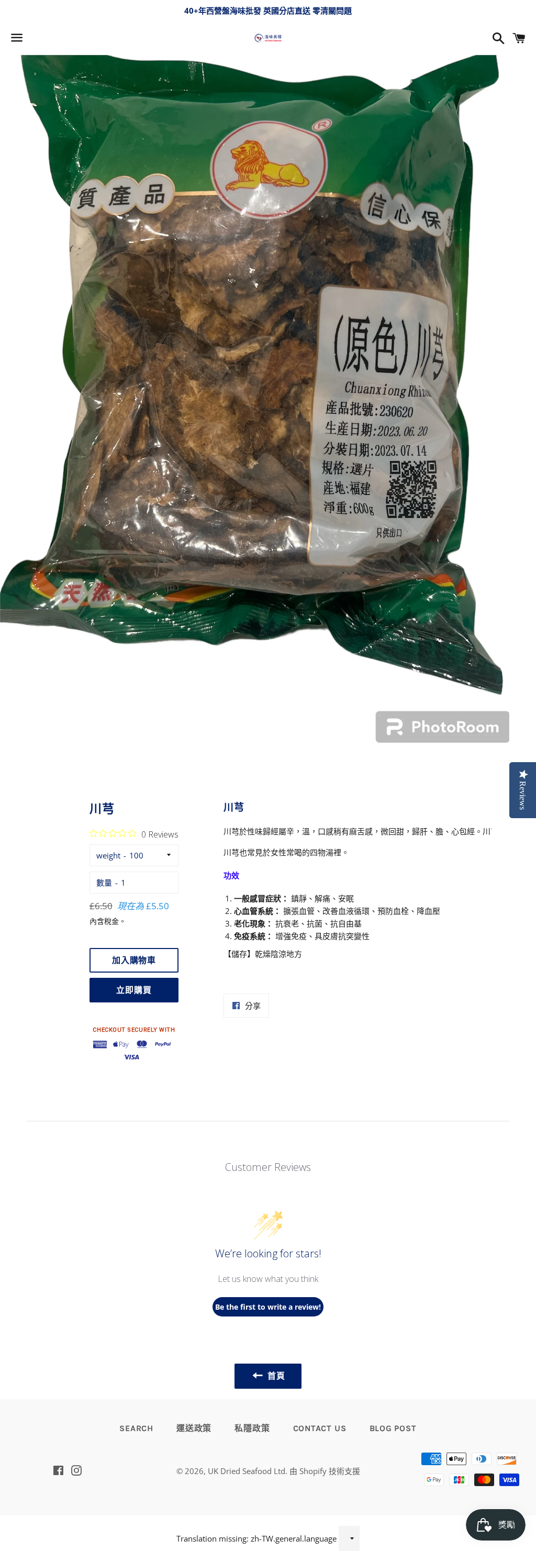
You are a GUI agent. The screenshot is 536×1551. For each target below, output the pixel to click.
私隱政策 (252, 1428)
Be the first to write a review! (268, 1307)
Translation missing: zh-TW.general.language (256, 1538)
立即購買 (133, 990)
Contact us (320, 1428)
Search (136, 1428)
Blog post (393, 1428)
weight (108, 855)
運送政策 (193, 1428)
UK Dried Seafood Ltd (246, 1471)
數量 (104, 882)
